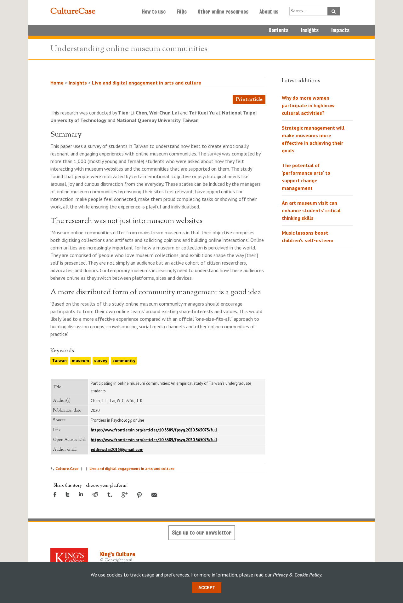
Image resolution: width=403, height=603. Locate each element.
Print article (249, 99)
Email (154, 495)
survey (100, 360)
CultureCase (72, 11)
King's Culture (117, 554)
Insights (310, 30)
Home (57, 82)
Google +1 (124, 495)
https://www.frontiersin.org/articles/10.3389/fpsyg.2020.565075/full (154, 430)
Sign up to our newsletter (201, 532)
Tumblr (109, 494)
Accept (206, 587)
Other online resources (223, 12)
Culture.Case (66, 468)
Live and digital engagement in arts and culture (146, 82)
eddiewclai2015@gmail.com (117, 449)
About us (268, 12)
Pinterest (139, 495)
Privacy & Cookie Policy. (297, 574)
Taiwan (59, 360)
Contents (278, 30)
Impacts (340, 30)
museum (80, 360)
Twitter (67, 494)
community (123, 360)
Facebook (55, 494)
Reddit (95, 494)
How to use (154, 12)
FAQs (182, 12)
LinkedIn (81, 494)
